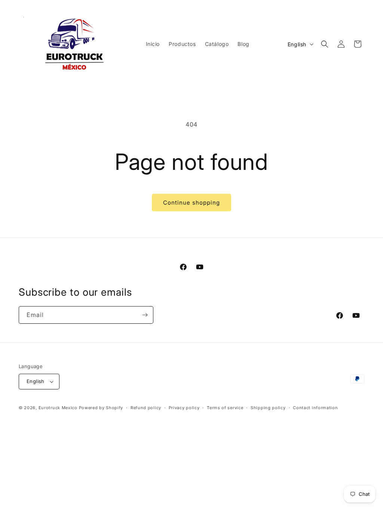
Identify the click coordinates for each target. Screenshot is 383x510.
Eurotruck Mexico (58, 407)
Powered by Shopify (101, 407)
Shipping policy (268, 407)
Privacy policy (184, 407)
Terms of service (225, 407)
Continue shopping (191, 202)
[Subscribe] (145, 315)
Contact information (315, 407)
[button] (324, 44)
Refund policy (146, 407)
